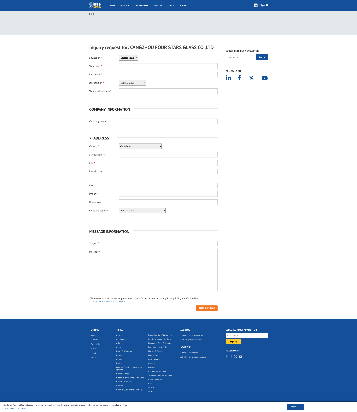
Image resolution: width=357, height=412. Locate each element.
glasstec (119, 385)
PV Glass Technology (157, 371)
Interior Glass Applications (159, 339)
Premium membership (189, 352)
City (91, 163)
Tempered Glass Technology (160, 375)
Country (93, 146)
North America (154, 359)
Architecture (121, 339)
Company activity (98, 210)
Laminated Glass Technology (160, 343)
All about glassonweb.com (191, 335)
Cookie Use (120, 301)
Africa (118, 335)
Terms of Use (98, 301)
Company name (97, 121)
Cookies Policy (9, 409)
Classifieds (142, 5)
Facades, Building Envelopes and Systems (130, 368)
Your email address (99, 91)
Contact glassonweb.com (191, 339)
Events (119, 363)
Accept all (295, 407)
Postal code (95, 171)
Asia (118, 343)
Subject (93, 243)
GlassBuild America (124, 381)
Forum (183, 5)
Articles (157, 5)
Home (91, 14)
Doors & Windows (124, 351)
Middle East (153, 355)
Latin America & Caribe (158, 347)
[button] (153, 138)
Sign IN (264, 5)
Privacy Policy (109, 301)
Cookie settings (21, 409)
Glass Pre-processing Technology (130, 377)
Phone (92, 193)
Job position (95, 82)
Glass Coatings (122, 373)
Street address (97, 154)
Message (94, 251)
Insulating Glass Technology (160, 335)
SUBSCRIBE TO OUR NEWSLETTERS (242, 51)
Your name (95, 66)
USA (150, 383)
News (112, 5)
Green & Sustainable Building (129, 389)
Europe (119, 359)
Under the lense (155, 379)
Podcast (151, 367)
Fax (91, 185)
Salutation (94, 57)
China (118, 347)
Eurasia (119, 355)
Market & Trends (155, 351)
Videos (151, 387)
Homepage (95, 202)
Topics (171, 5)
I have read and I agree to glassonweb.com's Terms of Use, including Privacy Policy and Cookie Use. (145, 298)
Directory (125, 5)
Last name (94, 74)
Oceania (151, 363)
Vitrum (151, 391)
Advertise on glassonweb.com (193, 357)
